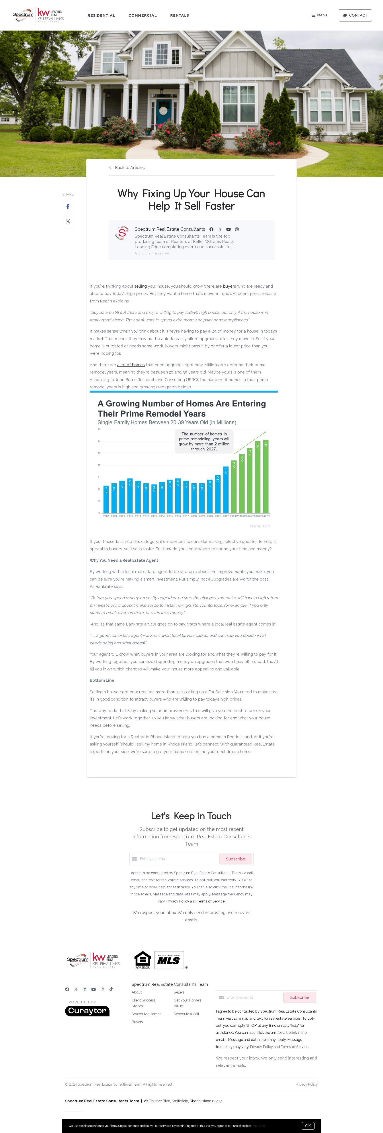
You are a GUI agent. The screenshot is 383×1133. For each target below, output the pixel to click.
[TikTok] (111, 989)
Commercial (143, 15)
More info (259, 1125)
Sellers (179, 992)
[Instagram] (102, 989)
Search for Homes (146, 1014)
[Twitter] (76, 989)
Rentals (179, 15)
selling (141, 286)
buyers (229, 286)
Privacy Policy (307, 1084)
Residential (101, 15)
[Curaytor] (87, 1015)
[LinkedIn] (84, 989)
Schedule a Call (186, 1014)
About (137, 992)
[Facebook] (67, 989)
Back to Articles (130, 167)
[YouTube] (93, 989)
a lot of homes (131, 364)
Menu (322, 15)
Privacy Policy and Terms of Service (195, 901)
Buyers (137, 1022)
